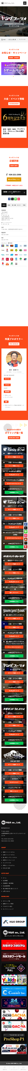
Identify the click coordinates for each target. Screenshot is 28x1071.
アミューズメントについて (14, 647)
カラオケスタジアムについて (14, 483)
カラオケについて (14, 782)
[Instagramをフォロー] (18, 199)
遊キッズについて (14, 592)
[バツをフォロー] (12, 199)
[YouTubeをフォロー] (25, 539)
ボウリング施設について (14, 457)
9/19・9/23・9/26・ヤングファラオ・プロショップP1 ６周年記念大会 (14, 131)
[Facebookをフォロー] (9, 199)
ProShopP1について (14, 474)
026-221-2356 (15, 174)
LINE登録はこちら (14, 492)
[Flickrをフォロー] (15, 199)
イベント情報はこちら (14, 466)
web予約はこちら (15, 179)
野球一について (14, 791)
